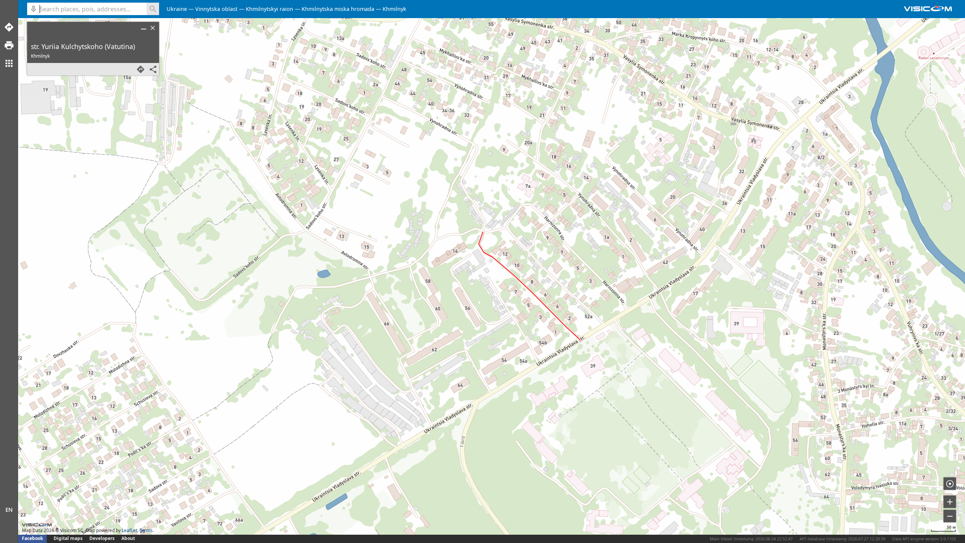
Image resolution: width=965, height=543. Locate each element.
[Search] (153, 9)
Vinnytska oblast (216, 8)
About (128, 538)
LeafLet (129, 530)
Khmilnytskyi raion (269, 8)
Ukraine (177, 8)
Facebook (32, 538)
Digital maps (69, 538)
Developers (102, 538)
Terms (146, 530)
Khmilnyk (394, 8)
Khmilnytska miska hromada (338, 8)
